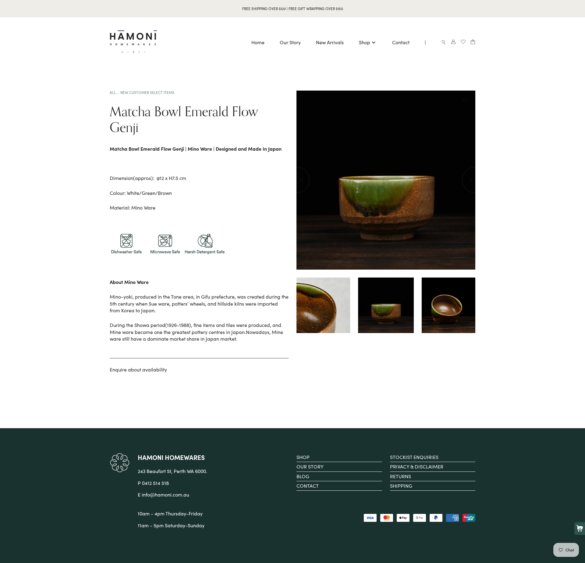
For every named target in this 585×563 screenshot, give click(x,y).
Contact (401, 42)
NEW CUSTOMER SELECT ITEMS (147, 92)
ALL (113, 92)
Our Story (290, 42)
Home (257, 42)
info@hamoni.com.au (165, 494)
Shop (364, 42)
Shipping (401, 485)
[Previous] (296, 180)
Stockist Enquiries (414, 457)
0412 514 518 (155, 483)
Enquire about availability (138, 369)
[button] (465, 101)
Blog (302, 476)
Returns (400, 476)
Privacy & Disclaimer (416, 466)
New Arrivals (330, 42)
